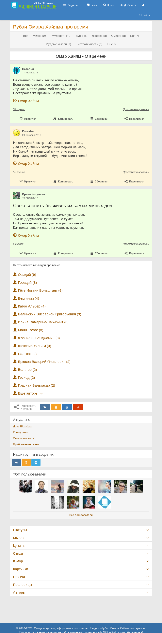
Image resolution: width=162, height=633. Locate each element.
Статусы (20, 529)
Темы (93, 5)
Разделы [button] (72, 5)
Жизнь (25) (40, 35)
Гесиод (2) (26, 377)
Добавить (129, 5)
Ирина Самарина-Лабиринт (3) (43, 321)
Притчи (19, 576)
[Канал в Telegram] (35, 462)
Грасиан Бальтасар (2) (36, 385)
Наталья (28, 69)
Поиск (110, 5)
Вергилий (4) (28, 298)
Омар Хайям (28, 100)
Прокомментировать (136, 109)
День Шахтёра (22, 426)
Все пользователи (81, 515)
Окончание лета (23, 438)
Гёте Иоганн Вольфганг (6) (40, 290)
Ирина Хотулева (33, 194)
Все (25, 35)
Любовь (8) (99, 35)
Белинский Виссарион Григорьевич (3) (49, 313)
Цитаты (19, 545)
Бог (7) (134, 35)
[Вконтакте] (45, 407)
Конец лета (20, 432)
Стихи (18, 553)
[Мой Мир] (67, 407)
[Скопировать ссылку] (78, 407)
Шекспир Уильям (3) (34, 345)
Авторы (19, 592)
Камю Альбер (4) (32, 306)
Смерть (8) (118, 35)
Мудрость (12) (61, 35)
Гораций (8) (27, 282)
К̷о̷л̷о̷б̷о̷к (28, 131)
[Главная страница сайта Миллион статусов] (33, 5)
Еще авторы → (30, 393)
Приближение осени (26, 444)
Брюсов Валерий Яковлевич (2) (44, 361)
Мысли (18, 537)
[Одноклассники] (56, 407)
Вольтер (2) (27, 369)
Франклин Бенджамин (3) (39, 337)
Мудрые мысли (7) (58, 44)
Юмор (18, 560)
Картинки (20, 568)
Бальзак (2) (27, 353)
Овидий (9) (27, 274)
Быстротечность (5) (88, 44)
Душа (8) (82, 35)
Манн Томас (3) (30, 329)
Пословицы (22, 584)
